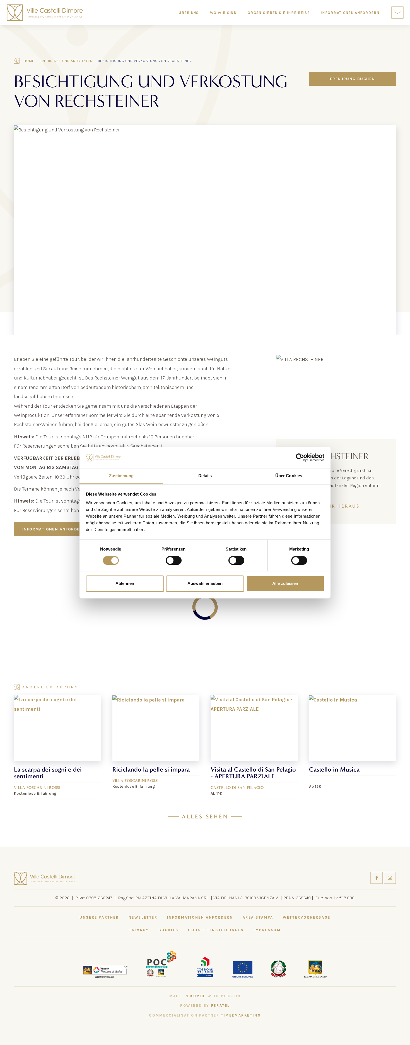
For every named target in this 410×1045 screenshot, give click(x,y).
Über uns (189, 13)
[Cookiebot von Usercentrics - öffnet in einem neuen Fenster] (300, 457)
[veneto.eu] (105, 971)
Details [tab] (205, 476)
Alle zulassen (285, 583)
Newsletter (143, 917)
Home (29, 61)
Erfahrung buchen (352, 78)
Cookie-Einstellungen (216, 930)
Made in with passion (205, 996)
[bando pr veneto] (204, 966)
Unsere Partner (99, 917)
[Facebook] (377, 877)
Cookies (168, 930)
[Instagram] (390, 877)
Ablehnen (124, 583)
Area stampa (258, 917)
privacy (139, 930)
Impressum (267, 930)
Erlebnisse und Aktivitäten (66, 61)
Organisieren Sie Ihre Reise (279, 13)
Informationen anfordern (54, 529)
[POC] (161, 963)
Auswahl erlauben (205, 583)
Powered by (205, 1005)
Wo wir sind (223, 13)
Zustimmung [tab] (121, 476)
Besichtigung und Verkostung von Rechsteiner (145, 61)
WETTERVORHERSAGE (307, 917)
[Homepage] (45, 12)
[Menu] (397, 12)
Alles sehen (205, 816)
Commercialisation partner (205, 1015)
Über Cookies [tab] (288, 476)
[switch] (174, 560)
